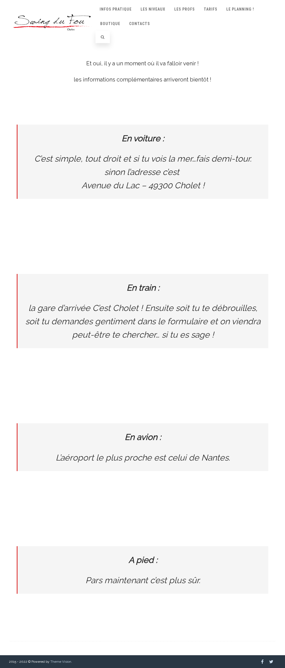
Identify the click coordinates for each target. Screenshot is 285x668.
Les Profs (184, 9)
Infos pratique (116, 9)
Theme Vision (60, 662)
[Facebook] (262, 662)
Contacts (139, 23)
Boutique (110, 23)
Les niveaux (153, 9)
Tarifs (210, 9)
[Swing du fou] (52, 35)
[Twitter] (271, 662)
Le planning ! (240, 9)
